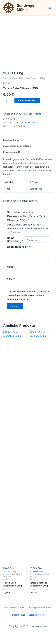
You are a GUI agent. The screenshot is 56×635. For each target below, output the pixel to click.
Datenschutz (18, 614)
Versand (6, 574)
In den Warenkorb (27, 100)
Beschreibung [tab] (11, 140)
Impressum (10, 607)
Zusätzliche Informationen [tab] (17, 146)
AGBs (23, 607)
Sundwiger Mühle (26, 7)
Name (11, 266)
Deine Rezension (18, 246)
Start (5, 78)
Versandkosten (27, 122)
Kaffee (13, 78)
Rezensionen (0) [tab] (12, 152)
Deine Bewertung (15, 239)
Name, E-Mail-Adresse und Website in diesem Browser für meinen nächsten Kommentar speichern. (28, 295)
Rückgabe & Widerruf (40, 607)
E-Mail (11, 279)
